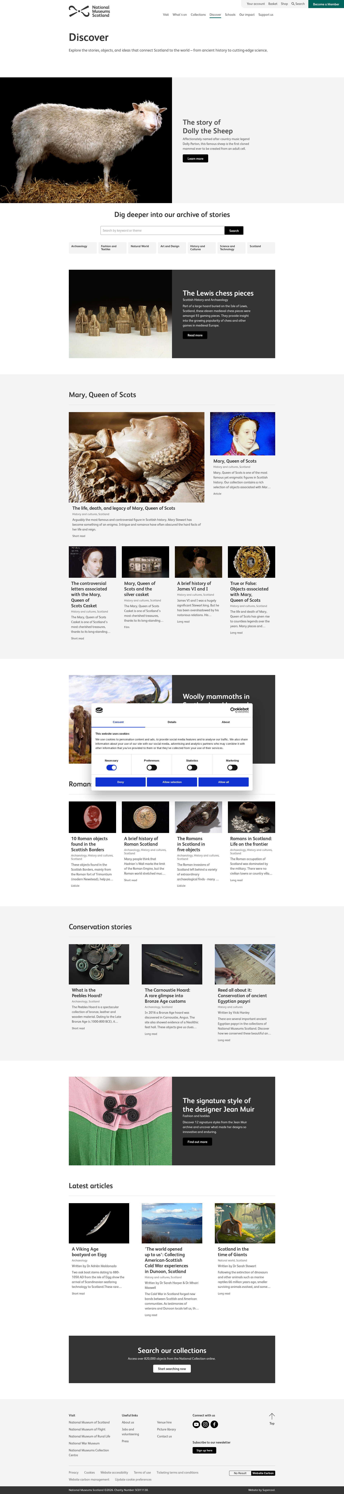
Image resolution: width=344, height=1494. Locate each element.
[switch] (152, 767)
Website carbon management (89, 1479)
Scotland (255, 246)
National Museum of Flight (87, 1429)
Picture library (166, 1429)
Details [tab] (172, 722)
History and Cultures (197, 247)
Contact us (164, 1436)
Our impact (247, 14)
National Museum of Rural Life (89, 1436)
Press (125, 1441)
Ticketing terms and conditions (177, 1472)
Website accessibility (114, 1472)
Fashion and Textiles (108, 247)
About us (128, 1422)
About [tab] (226, 722)
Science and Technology (227, 247)
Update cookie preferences (133, 1479)
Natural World (140, 246)
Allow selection (172, 782)
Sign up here (204, 1450)
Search (234, 231)
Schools (230, 14)
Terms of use (142, 1472)
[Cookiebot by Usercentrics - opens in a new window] (233, 710)
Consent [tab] (118, 722)
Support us (266, 14)
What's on (180, 14)
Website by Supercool (261, 1490)
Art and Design (170, 246)
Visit (166, 14)
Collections (198, 14)
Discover (215, 14)
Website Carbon (263, 1473)
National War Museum (84, 1443)
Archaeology (79, 246)
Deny (120, 782)
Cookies (89, 1472)
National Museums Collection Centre (89, 1453)
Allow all (223, 782)
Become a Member (326, 4)
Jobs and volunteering (130, 1432)
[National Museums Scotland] (89, 10)
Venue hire (164, 1422)
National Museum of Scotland (89, 1422)
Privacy (73, 1472)
